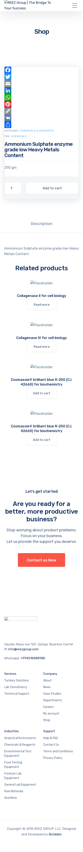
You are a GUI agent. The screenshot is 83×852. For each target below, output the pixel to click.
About (47, 680)
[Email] (41, 83)
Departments (52, 700)
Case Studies (52, 694)
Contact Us (51, 745)
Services (10, 674)
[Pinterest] (41, 104)
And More (10, 798)
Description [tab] (41, 223)
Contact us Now (41, 560)
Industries (11, 731)
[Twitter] (41, 76)
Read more (42, 305)
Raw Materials (13, 791)
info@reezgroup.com (23, 649)
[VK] (41, 117)
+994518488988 (33, 658)
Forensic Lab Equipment (12, 776)
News (47, 687)
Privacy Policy (53, 758)
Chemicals (19, 136)
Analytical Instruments (20, 738)
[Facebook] (41, 70)
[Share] (41, 124)
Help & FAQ (50, 738)
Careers (48, 707)
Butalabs (55, 834)
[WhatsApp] (41, 97)
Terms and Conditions (58, 751)
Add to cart (52, 188)
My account (51, 713)
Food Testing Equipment (13, 765)
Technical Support (16, 694)
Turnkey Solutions (16, 680)
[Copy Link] (41, 111)
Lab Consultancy (15, 687)
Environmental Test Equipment (17, 754)
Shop (46, 720)
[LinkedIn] (41, 90)
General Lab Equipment (20, 784)
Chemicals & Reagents (37, 130)
